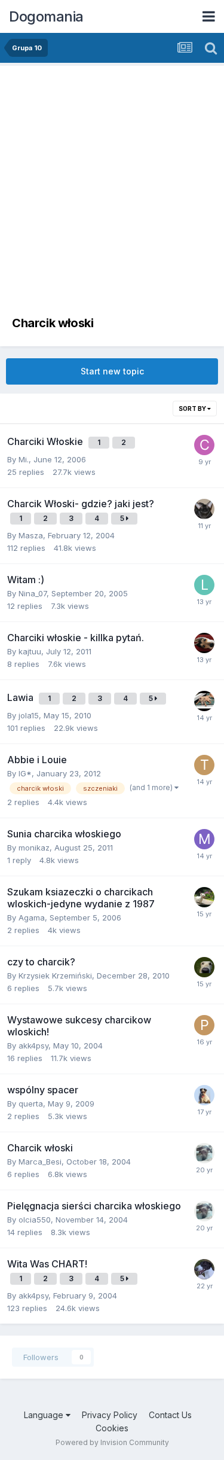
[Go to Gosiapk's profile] (204, 701)
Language (45, 1415)
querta (31, 1103)
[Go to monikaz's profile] (204, 839)
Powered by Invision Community (112, 1442)
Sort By (193, 408)
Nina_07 (33, 593)
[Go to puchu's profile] (204, 1095)
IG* (25, 773)
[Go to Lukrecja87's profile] (204, 585)
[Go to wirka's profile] (204, 1269)
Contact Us (170, 1415)
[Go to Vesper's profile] (204, 897)
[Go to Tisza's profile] (204, 765)
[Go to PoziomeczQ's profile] (204, 1025)
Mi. (24, 459)
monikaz (34, 847)
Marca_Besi (40, 1161)
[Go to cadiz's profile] (204, 445)
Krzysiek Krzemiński (55, 975)
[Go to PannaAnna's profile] (204, 643)
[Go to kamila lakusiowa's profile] (204, 967)
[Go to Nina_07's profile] (204, 1153)
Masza (31, 535)
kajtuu (30, 651)
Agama (32, 917)
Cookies (112, 1428)
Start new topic (112, 371)
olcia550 (35, 1219)
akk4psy (33, 1045)
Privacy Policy (109, 1415)
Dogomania (46, 16)
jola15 (29, 715)
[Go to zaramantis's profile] (204, 509)
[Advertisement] (112, 196)
